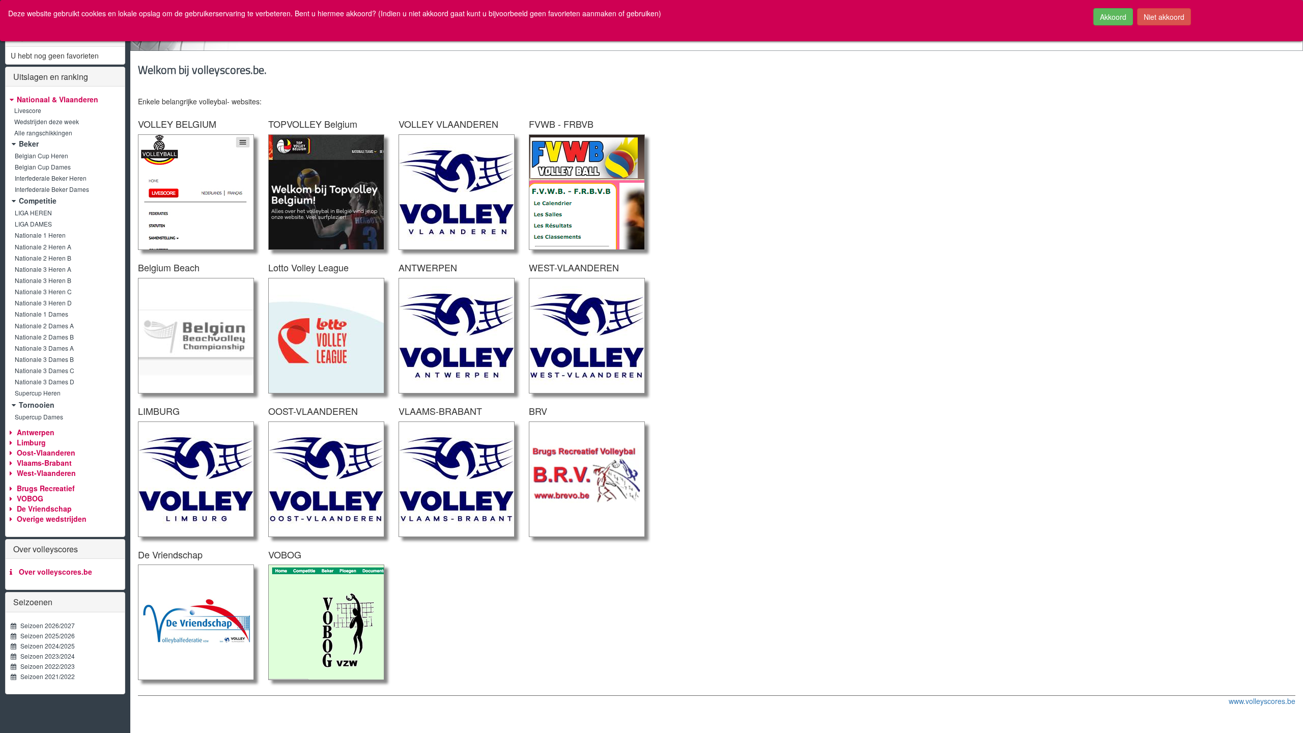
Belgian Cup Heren (41, 155)
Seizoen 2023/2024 (45, 656)
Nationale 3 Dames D (44, 381)
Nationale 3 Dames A (44, 348)
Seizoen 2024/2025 (45, 645)
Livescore (27, 110)
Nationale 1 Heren (40, 235)
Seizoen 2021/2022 (45, 676)
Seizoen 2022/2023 (45, 666)
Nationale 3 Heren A (43, 269)
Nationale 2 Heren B (43, 257)
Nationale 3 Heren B (43, 280)
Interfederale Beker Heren (51, 178)
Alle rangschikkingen (42, 132)
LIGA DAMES (33, 223)
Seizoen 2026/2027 (45, 625)
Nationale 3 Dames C (44, 370)
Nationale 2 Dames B (44, 336)
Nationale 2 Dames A (44, 325)
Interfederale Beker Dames (52, 189)
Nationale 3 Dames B (44, 359)
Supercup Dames (39, 416)
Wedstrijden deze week (46, 121)
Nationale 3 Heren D (43, 302)
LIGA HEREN (33, 212)
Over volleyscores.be (53, 572)
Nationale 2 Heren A (43, 246)
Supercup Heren (38, 392)
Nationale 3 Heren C (43, 291)
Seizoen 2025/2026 (45, 635)
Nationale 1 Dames (41, 313)
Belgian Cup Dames (43, 166)
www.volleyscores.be (1262, 701)
